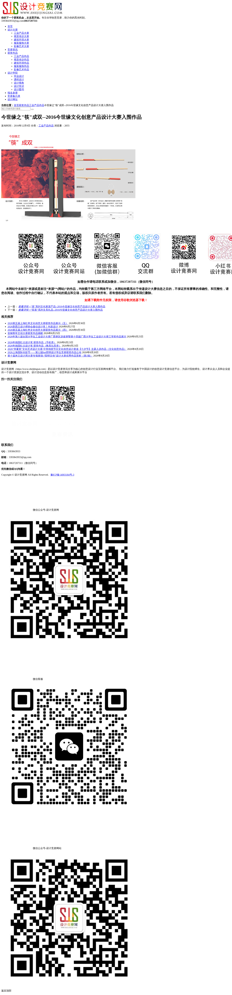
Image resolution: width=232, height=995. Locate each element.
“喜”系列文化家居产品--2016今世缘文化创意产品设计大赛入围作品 (61, 306)
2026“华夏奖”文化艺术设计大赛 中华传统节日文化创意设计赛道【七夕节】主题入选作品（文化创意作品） (67, 349)
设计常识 (19, 86)
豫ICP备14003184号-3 (62, 474)
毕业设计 (19, 76)
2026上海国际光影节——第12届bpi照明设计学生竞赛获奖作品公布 (44, 352)
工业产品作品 (21, 56)
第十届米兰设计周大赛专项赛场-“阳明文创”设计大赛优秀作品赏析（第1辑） (50, 355)
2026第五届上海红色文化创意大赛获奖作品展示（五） (38, 323)
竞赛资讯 (13, 49)
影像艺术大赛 (21, 46)
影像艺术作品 (21, 69)
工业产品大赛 (21, 33)
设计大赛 (13, 29)
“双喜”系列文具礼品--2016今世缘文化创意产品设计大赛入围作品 (60, 309)
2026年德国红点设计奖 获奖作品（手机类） (32, 342)
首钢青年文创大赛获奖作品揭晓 (25, 333)
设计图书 (19, 89)
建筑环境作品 (21, 63)
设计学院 (13, 72)
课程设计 (19, 79)
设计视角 (19, 82)
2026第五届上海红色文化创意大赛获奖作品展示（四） (38, 330)
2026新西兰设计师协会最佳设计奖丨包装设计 (33, 326)
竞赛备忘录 (14, 96)
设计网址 (13, 99)
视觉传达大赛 (21, 36)
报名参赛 (13, 92)
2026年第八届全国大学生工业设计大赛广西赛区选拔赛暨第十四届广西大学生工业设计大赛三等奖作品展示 (67, 336)
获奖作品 (13, 53)
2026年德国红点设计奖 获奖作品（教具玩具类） (34, 345)
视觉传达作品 (21, 59)
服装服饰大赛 (21, 43)
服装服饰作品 (21, 66)
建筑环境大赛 (21, 39)
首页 (10, 26)
